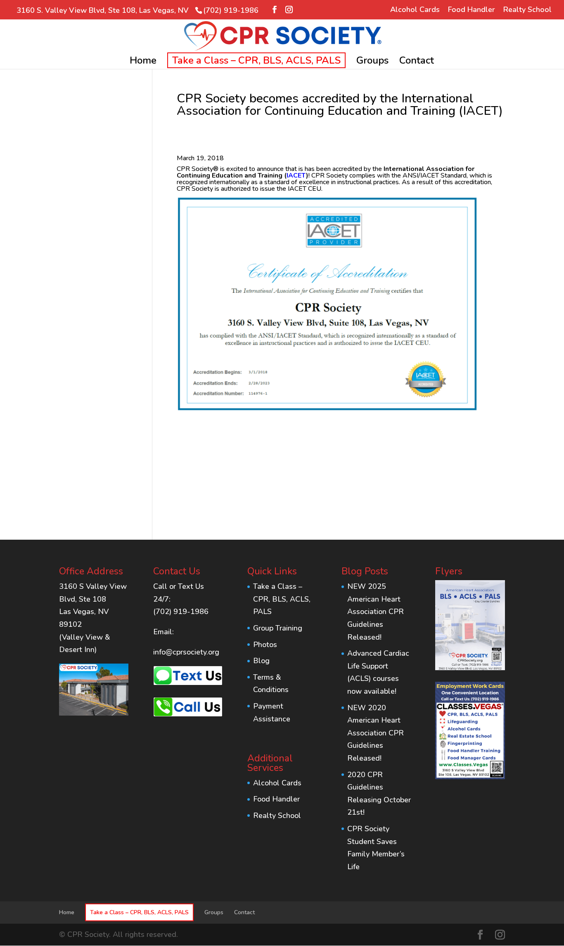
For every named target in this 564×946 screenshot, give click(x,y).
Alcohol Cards (415, 10)
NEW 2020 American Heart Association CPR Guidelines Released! (375, 733)
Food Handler (471, 10)
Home (143, 62)
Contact (416, 62)
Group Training (277, 628)
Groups (372, 62)
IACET (296, 175)
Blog (261, 661)
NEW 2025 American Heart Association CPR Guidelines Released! (375, 611)
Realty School (527, 10)
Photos (265, 645)
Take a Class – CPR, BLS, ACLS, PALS (256, 60)
